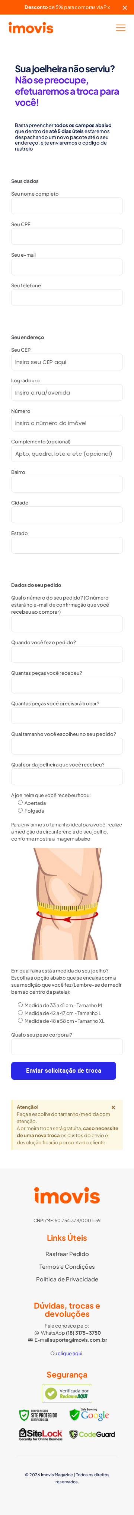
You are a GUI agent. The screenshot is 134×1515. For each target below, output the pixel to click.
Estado (19, 533)
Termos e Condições (67, 1266)
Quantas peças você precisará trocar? (55, 703)
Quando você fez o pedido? (43, 642)
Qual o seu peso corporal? (41, 1035)
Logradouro (25, 380)
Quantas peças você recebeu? (46, 673)
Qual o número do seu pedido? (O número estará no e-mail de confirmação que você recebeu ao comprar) (60, 605)
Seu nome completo (35, 194)
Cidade (19, 503)
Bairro (18, 472)
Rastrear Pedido (67, 1253)
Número (21, 411)
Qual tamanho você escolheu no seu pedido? (63, 734)
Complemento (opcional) (40, 442)
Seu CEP (21, 350)
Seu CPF (21, 224)
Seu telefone (26, 285)
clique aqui (70, 1353)
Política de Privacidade (67, 1278)
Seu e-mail (23, 255)
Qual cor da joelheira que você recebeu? (58, 765)
